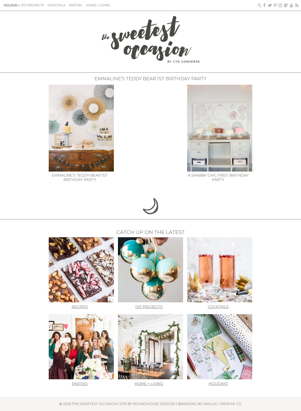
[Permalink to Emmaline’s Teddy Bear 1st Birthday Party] (81, 128)
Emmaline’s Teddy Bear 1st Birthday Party (80, 177)
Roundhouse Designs (154, 404)
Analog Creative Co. (222, 404)
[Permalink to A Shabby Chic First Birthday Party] (219, 128)
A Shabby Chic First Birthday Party (218, 177)
